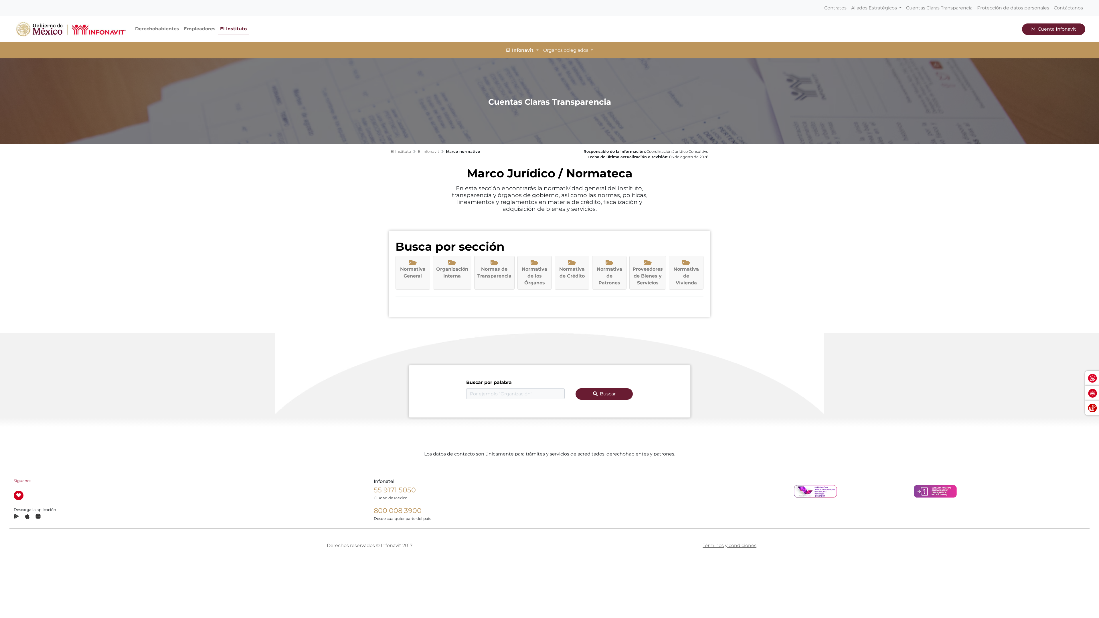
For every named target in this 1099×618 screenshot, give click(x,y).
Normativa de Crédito (572, 272)
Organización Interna (452, 272)
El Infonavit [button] (520, 50)
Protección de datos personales (1013, 8)
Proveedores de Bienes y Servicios (647, 276)
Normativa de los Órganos (534, 276)
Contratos (835, 8)
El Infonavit (428, 151)
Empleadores (200, 28)
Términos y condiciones (729, 545)
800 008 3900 (398, 510)
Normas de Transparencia (494, 272)
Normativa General (413, 272)
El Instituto (233, 28)
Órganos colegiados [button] (566, 50)
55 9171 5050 (395, 490)
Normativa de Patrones (609, 276)
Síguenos (22, 481)
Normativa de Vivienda (686, 276)
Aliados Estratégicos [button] (874, 8)
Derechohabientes (157, 28)
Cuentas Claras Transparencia (939, 8)
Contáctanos (1068, 8)
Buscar (608, 394)
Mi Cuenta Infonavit (1053, 29)
